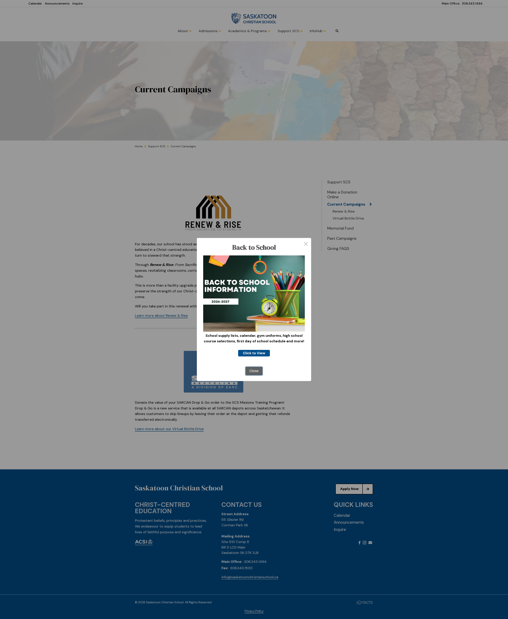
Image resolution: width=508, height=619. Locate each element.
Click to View (254, 353)
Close (254, 371)
